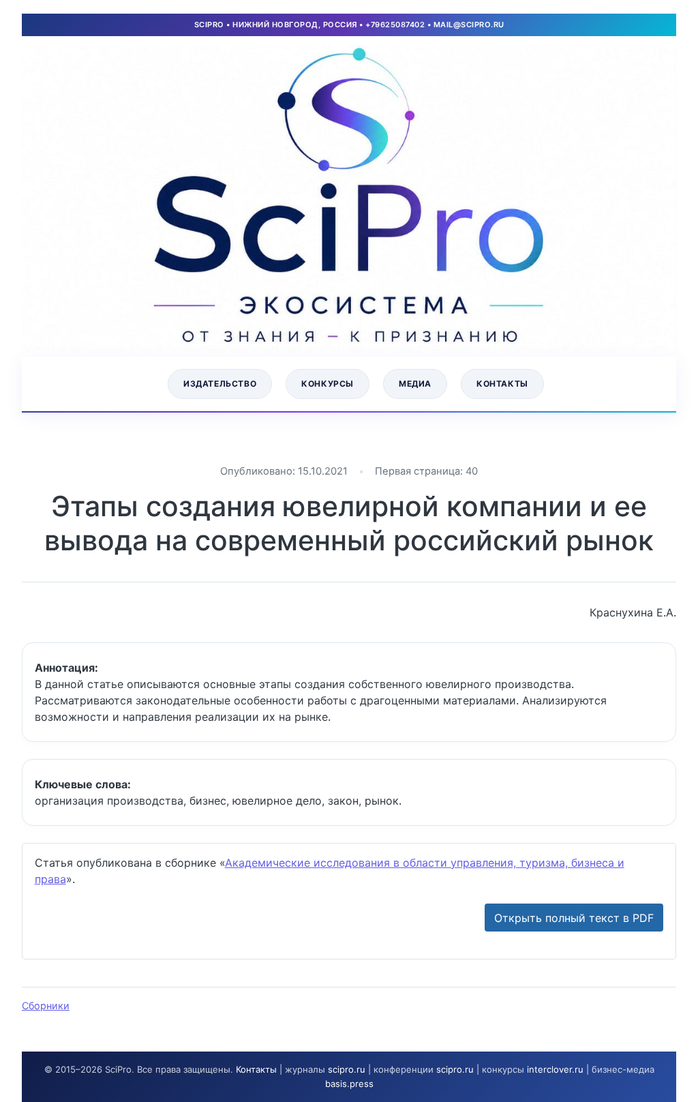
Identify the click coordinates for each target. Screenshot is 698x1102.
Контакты (502, 383)
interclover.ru (555, 1069)
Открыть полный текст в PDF (574, 918)
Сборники (46, 1005)
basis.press (349, 1083)
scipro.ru (346, 1069)
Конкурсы (327, 383)
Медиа (415, 383)
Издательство (219, 383)
